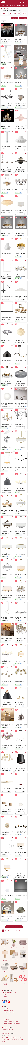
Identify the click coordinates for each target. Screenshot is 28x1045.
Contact (5, 994)
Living (14, 971)
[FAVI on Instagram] (6, 1002)
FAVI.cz (4, 1037)
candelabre (4, 13)
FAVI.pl (12, 1037)
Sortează (15, 18)
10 (6, 933)
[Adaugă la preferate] (26, 25)
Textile (13, 5)
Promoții (23, 983)
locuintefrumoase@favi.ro (11, 992)
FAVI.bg (17, 1039)
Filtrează (24, 18)
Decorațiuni (8, 5)
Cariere (5, 996)
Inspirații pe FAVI (7, 1014)
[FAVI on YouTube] (9, 1002)
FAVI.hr (20, 1037)
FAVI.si (3, 1041)
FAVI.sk (8, 1037)
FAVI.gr (21, 1039)
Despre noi (5, 1008)
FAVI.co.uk (12, 1039)
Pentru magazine (7, 1017)
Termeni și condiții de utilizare (10, 1021)
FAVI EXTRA (6, 1019)
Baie (5, 971)
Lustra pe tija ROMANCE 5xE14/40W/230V (11, 745)
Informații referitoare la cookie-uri (11, 1023)
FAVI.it (3, 1039)
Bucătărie (23, 959)
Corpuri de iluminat (5, 960)
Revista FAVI (6, 1015)
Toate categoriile (21, 5)
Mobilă (2, 5)
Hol (14, 983)
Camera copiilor (5, 984)
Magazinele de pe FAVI (8, 1010)
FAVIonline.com (5, 1033)
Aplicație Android (9, 1029)
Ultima (19, 933)
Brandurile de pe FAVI (8, 1012)
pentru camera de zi (15, 13)
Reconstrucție (14, 959)
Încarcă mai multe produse (13, 926)
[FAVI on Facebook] (4, 1002)
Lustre (8, 8)
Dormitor (23, 971)
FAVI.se (8, 1039)
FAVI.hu (16, 1037)
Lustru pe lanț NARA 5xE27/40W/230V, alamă (12, 510)
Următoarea (11, 933)
